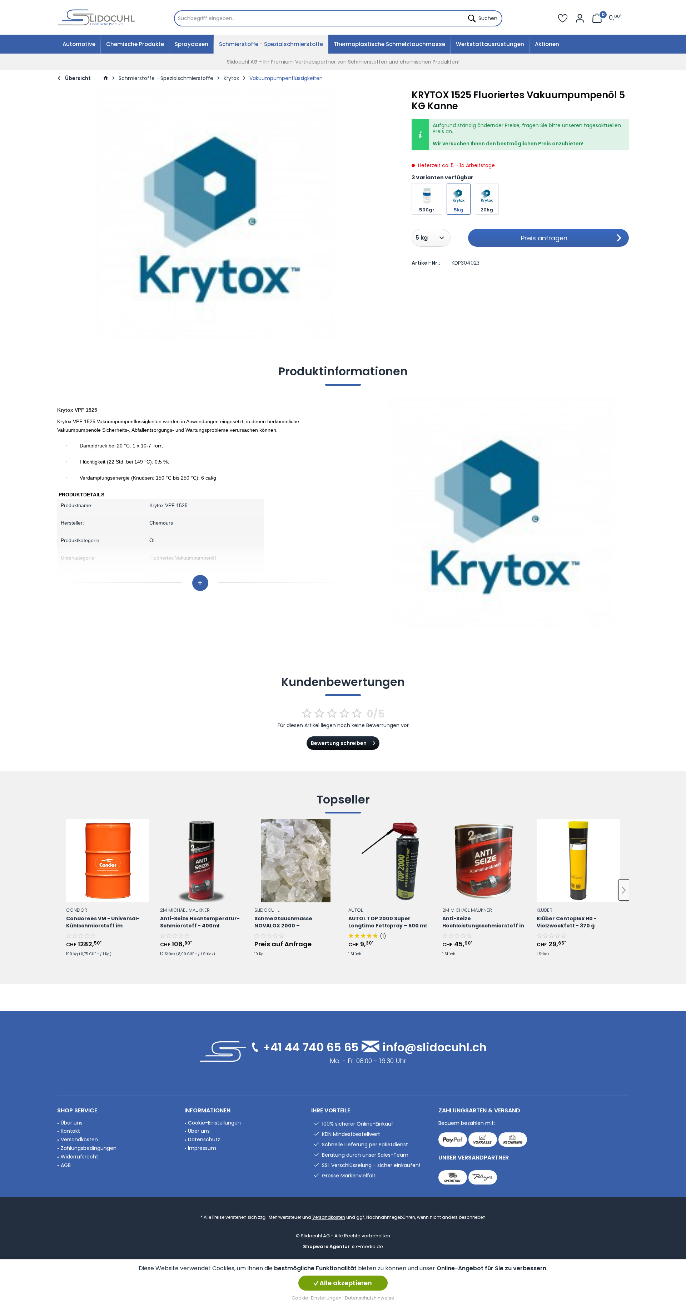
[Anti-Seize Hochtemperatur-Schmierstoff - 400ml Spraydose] (201, 860)
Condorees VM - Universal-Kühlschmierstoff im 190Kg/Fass (103, 922)
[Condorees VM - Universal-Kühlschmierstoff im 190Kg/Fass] (107, 860)
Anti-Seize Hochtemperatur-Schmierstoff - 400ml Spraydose (200, 922)
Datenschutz (204, 1139)
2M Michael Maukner (185, 909)
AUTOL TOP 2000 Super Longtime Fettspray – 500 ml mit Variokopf (387, 922)
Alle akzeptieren (345, 1282)
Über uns (72, 1122)
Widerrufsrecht (79, 1156)
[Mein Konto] (580, 17)
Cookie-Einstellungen (214, 1122)
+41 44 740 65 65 (311, 1047)
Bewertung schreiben (339, 743)
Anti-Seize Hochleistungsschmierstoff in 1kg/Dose (483, 922)
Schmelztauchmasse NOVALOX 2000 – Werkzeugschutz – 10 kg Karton (287, 922)
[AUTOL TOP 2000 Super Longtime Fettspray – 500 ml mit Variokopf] (390, 860)
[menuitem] (338, 18)
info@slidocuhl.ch (434, 1047)
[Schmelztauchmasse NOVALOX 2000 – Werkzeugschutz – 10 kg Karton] (296, 860)
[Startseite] (106, 78)
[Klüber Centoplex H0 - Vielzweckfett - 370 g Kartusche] (578, 860)
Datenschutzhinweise (369, 1298)
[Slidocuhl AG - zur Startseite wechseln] (96, 17)
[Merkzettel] (563, 17)
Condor (76, 909)
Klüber (544, 909)
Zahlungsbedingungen (88, 1148)
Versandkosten (79, 1139)
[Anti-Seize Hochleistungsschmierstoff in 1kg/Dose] (484, 860)
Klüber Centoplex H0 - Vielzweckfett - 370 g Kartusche (567, 922)
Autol (355, 909)
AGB (66, 1165)
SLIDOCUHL (266, 909)
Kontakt (70, 1131)
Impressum (202, 1148)
